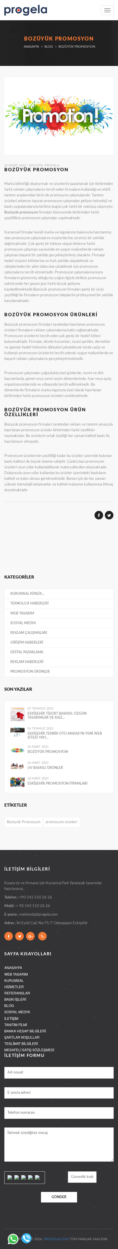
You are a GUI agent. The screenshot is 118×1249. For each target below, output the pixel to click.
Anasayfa (31, 46)
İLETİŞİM (11, 1018)
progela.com (56, 1239)
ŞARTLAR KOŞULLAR (22, 1037)
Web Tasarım (22, 613)
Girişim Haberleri (26, 642)
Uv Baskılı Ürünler (45, 767)
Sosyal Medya (23, 623)
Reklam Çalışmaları (28, 632)
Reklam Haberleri (27, 662)
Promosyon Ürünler (30, 671)
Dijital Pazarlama (26, 652)
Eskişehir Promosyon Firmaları (57, 783)
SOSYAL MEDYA (17, 1011)
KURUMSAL (14, 980)
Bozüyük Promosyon (47, 752)
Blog (48, 46)
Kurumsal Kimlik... (27, 593)
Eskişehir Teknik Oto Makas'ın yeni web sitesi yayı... (64, 735)
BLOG (9, 1005)
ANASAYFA (13, 967)
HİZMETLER (14, 986)
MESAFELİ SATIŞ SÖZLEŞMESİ (29, 1049)
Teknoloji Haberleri (29, 603)
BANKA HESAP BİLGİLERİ (25, 1030)
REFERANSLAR (17, 992)
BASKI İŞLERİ (15, 999)
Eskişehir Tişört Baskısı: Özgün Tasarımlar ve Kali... (56, 715)
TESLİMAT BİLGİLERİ (21, 1043)
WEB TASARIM (16, 974)
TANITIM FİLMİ (15, 1024)
